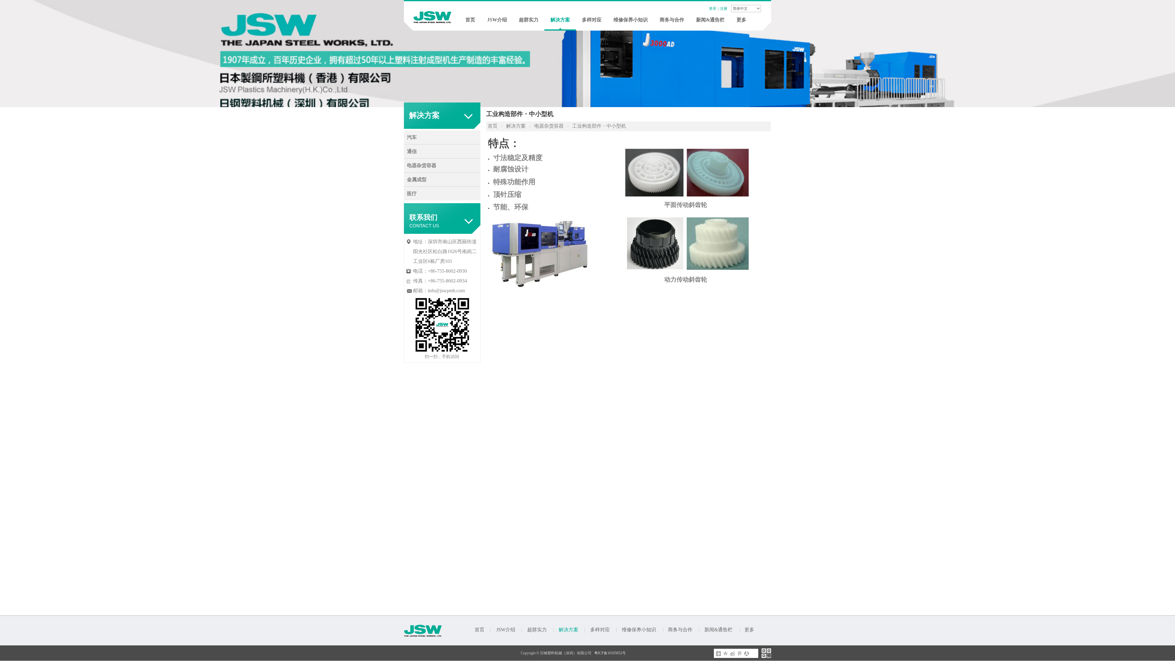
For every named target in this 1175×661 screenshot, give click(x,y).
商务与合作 (672, 19)
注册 (723, 8)
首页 (470, 19)
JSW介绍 (497, 19)
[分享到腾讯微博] (739, 653)
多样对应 (592, 19)
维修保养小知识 (631, 19)
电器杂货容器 (549, 126)
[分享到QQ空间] (725, 653)
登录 (712, 8)
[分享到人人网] (746, 653)
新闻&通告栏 (710, 19)
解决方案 (560, 19)
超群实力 (529, 19)
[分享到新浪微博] (732, 653)
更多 (741, 19)
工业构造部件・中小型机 (599, 126)
